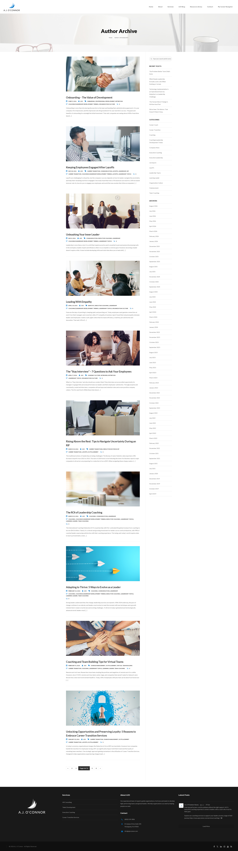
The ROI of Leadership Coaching (84, 512)
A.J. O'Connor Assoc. (192, 805)
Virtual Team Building (124, 665)
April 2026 (152, 226)
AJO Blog (182, 7)
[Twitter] (217, 847)
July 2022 (152, 418)
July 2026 (152, 211)
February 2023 (154, 383)
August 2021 (153, 463)
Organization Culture (107, 104)
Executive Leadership (156, 158)
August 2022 (153, 413)
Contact (210, 7)
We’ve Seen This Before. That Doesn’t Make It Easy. (158, 110)
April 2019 (152, 494)
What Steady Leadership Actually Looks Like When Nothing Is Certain (157, 81)
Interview (104, 375)
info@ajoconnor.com (131, 831)
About (160, 7)
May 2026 (152, 221)
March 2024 (153, 317)
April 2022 (152, 433)
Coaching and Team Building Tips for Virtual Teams (94, 661)
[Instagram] (224, 847)
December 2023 (154, 332)
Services (171, 7)
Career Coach (153, 125)
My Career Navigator (225, 7)
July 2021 (152, 468)
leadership (122, 171)
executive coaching (105, 238)
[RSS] (231, 847)
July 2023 (152, 357)
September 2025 (154, 261)
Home (151, 7)
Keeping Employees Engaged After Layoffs (90, 167)
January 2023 (153, 388)
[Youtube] (228, 847)
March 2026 (153, 231)
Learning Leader (71, 521)
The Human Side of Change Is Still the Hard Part (158, 103)
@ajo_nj (202, 805)
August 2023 (153, 352)
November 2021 (154, 448)
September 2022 (154, 408)
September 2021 (154, 458)
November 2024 (154, 277)
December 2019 (154, 479)
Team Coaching (83, 521)
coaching (92, 516)
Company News (154, 147)
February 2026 (154, 236)
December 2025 (154, 246)
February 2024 (154, 322)
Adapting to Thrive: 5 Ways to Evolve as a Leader (93, 587)
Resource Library (196, 7)
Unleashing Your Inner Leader (82, 234)
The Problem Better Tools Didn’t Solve (159, 73)
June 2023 (152, 362)
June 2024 (152, 302)
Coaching (71, 519)
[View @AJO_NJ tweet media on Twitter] (221, 818)
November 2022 (154, 398)
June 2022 (152, 423)
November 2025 (154, 251)
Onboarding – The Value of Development (89, 97)
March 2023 (153, 378)
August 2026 (153, 206)
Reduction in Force (110, 449)
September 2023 (154, 347)
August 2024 (153, 292)
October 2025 (154, 256)
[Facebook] (214, 847)
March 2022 (153, 438)
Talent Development (68, 807)
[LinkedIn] (221, 847)
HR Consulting (67, 802)
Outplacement (93, 452)
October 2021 (154, 453)
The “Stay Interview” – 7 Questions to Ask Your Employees (98, 371)
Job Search (152, 163)
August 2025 (153, 266)
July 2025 (152, 271)
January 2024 (153, 327)
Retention (119, 101)
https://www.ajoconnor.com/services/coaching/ (205, 818)
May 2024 (152, 307)
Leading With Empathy (79, 301)
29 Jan (208, 805)
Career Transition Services (70, 817)
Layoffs (115, 171)
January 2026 (153, 241)
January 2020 (153, 473)
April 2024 (152, 312)
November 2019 (154, 484)
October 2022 (154, 403)
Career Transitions (96, 449)
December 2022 (154, 393)
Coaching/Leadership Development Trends (83, 104)
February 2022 (154, 443)
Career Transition (93, 171)
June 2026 (152, 216)
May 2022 (152, 428)
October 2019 (154, 489)
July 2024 (152, 297)
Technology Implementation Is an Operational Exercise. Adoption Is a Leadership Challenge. (159, 93)
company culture (94, 375)
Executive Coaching (113, 519)
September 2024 (154, 287)
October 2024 (154, 282)
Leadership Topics (125, 174)
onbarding (91, 101)
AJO (81, 101)
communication (106, 171)
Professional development (105, 101)
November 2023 (154, 337)
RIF (128, 171)
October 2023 (154, 342)
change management (98, 665)
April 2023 (152, 372)
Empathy (91, 305)
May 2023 (152, 367)
